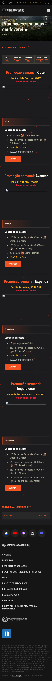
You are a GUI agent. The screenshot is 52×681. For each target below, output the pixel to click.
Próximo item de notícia (43, 515)
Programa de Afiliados (14, 566)
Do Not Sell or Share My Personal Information (20, 607)
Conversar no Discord (14, 47)
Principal (5, 19)
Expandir (28, 57)
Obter (7, 57)
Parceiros (7, 560)
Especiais (23, 19)
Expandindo (9, 329)
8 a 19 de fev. (17, 60)
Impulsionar (42, 57)
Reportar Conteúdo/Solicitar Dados (21, 572)
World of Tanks (13, 10)
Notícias (14, 19)
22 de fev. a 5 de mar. (42, 60)
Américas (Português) (18, 545)
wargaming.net (14, 619)
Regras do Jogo (10, 595)
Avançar (17, 57)
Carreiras (7, 600)
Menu (48, 10)
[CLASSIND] (6, 633)
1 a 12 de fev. (7, 60)
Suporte (6, 555)
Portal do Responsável (14, 589)
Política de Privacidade (14, 583)
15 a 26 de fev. (28, 60)
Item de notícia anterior (8, 515)
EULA (4, 577)
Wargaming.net (17, 676)
